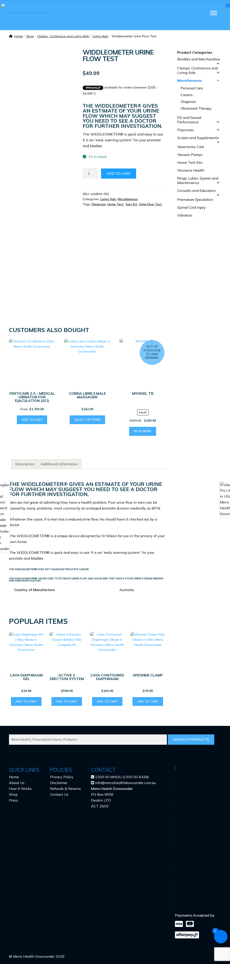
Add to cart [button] (32, 420)
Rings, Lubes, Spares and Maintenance (197, 180)
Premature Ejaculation (195, 199)
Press (13, 800)
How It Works (20, 788)
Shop (30, 36)
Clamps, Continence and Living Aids (63, 36)
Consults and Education (196, 190)
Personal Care (192, 88)
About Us (16, 782)
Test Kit (131, 204)
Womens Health (190, 170)
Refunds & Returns (65, 788)
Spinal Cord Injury (191, 207)
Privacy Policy (61, 777)
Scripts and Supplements (198, 137)
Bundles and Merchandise (198, 59)
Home (18, 36)
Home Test (115, 204)
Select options (87, 420)
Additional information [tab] (59, 464)
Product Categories (194, 52)
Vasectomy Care (190, 146)
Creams (187, 95)
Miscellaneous (128, 199)
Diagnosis (99, 204)
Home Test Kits (190, 162)
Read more (143, 431)
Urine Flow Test (150, 204)
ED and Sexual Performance (189, 119)
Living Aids (100, 36)
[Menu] (213, 13)
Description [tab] (24, 464)
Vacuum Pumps (189, 154)
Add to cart (118, 173)
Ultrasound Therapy (196, 108)
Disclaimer (58, 782)
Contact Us (59, 794)
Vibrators (184, 215)
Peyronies (185, 130)
